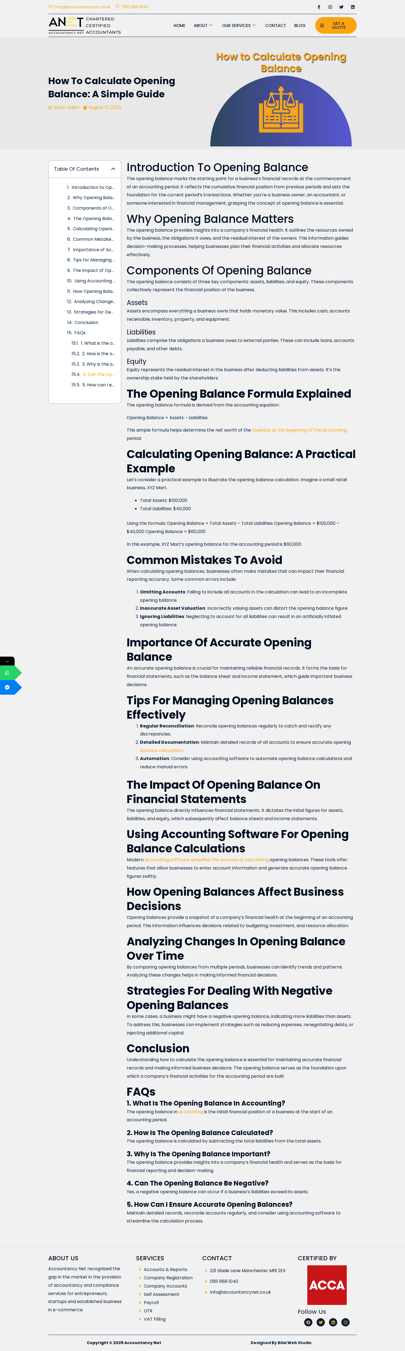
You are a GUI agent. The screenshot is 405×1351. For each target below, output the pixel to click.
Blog (300, 25)
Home (179, 25)
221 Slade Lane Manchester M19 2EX (248, 1270)
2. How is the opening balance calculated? (98, 354)
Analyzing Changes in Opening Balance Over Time (94, 301)
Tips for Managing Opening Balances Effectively (94, 260)
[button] (113, 169)
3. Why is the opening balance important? (98, 364)
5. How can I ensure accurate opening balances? (98, 385)
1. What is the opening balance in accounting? (98, 343)
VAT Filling (155, 1319)
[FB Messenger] (7, 687)
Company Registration (168, 1278)
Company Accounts (165, 1286)
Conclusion (86, 322)
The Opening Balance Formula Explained (94, 218)
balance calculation (161, 750)
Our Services (236, 25)
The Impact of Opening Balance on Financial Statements (94, 270)
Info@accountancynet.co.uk (240, 1292)
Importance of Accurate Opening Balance (94, 250)
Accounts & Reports (165, 1270)
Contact (275, 25)
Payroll (151, 1303)
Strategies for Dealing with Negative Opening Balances (94, 312)
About (200, 25)
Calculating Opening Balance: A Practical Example (94, 229)
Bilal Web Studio (295, 1342)
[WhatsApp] (7, 672)
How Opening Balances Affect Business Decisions (94, 291)
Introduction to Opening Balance (93, 187)
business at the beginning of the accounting (299, 430)
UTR (148, 1311)
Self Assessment (161, 1294)
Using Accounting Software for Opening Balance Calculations (94, 281)
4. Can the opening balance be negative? (99, 374)
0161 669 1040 (224, 1281)
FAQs (80, 333)
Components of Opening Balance (94, 208)
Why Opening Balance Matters (94, 197)
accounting (191, 1112)
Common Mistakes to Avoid (94, 239)
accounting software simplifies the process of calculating (207, 860)
